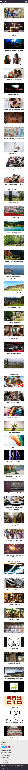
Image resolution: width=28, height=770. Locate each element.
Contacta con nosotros (19, 765)
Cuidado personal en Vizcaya (7, 754)
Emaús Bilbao (14, 693)
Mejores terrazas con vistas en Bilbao (14, 65)
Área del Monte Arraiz (14, 308)
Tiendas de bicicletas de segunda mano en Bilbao (14, 169)
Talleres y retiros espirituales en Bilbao (14, 109)
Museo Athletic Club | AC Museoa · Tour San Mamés (14, 354)
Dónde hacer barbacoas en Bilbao (14, 19)
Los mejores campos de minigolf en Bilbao (14, 477)
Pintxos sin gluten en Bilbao (14, 388)
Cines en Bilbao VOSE (14, 94)
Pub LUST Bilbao (14, 575)
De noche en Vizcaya (5, 755)
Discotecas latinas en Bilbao (14, 462)
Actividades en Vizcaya (5, 757)
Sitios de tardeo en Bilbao (14, 403)
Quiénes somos (11, 765)
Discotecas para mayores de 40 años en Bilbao (14, 556)
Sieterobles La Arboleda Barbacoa (14, 262)
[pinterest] (9, 747)
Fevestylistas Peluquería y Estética (14, 722)
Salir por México (6, 762)
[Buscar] (26, 2)
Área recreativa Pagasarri (14, 370)
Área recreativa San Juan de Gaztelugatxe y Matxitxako (14, 277)
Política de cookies (5, 768)
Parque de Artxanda (14, 217)
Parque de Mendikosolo (14, 322)
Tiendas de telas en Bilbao (14, 417)
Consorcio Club (14, 708)
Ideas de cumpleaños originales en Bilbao (14, 34)
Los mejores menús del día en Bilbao (14, 493)
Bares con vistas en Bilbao (14, 80)
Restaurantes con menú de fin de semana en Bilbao (14, 508)
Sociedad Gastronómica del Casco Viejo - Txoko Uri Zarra (14, 338)
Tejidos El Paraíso (14, 737)
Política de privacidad (16, 767)
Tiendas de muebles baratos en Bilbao (14, 139)
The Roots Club (14, 649)
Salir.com (2, 4)
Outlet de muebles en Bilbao (14, 153)
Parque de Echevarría (14, 203)
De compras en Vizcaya (6, 752)
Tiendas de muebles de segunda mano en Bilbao (14, 525)
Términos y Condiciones (6, 767)
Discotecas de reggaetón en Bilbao (14, 50)
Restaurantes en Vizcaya (6, 750)
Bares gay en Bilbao (14, 447)
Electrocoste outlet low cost (14, 590)
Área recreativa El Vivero (14, 247)
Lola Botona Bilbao (14, 619)
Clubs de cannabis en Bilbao (14, 432)
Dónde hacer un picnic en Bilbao (14, 540)
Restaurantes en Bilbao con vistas (14, 184)
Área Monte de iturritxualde (14, 293)
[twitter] (3, 747)
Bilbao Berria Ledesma (14, 663)
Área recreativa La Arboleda (14, 232)
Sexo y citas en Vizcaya (5, 759)
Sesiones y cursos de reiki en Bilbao (14, 124)
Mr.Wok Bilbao (14, 634)
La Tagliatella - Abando (14, 604)
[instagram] (6, 747)
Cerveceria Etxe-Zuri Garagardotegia (14, 678)
